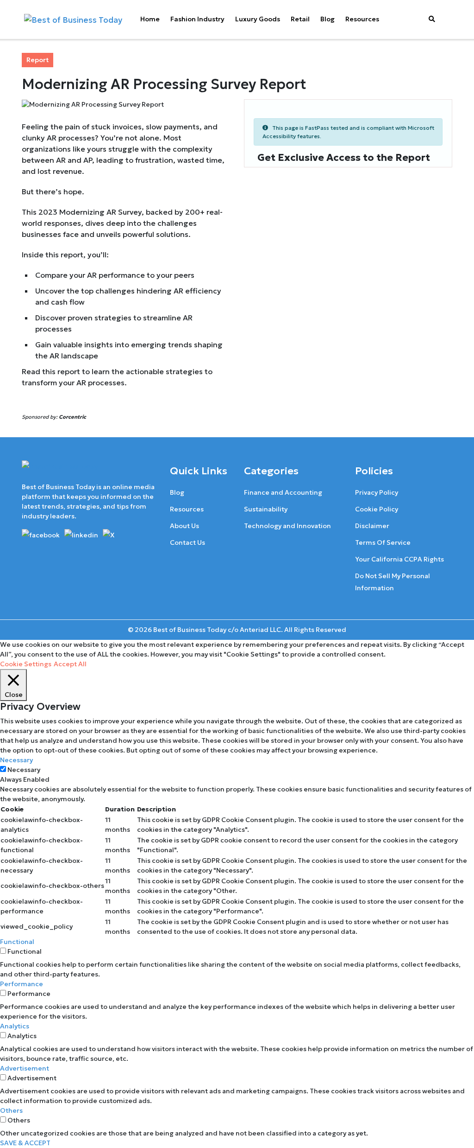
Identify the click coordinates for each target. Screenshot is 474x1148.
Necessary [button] (16, 760)
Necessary (23, 769)
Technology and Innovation (287, 526)
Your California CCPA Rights (399, 559)
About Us (184, 526)
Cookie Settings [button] (25, 664)
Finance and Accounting (283, 492)
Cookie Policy (376, 509)
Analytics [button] (14, 1026)
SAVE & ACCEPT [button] (25, 1143)
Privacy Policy (376, 492)
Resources (362, 19)
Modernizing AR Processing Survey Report (164, 84)
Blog (327, 19)
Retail (300, 19)
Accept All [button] (70, 664)
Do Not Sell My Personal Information (392, 582)
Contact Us (187, 542)
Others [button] (11, 1110)
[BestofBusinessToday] (60, 470)
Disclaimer (372, 526)
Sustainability (265, 509)
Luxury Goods (257, 19)
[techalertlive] (42, 534)
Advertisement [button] (24, 1068)
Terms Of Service (383, 542)
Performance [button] (21, 984)
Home (150, 19)
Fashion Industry (197, 19)
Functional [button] (17, 942)
